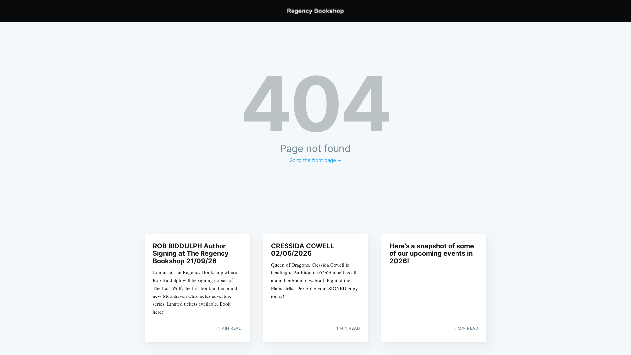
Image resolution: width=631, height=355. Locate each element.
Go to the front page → (315, 160)
